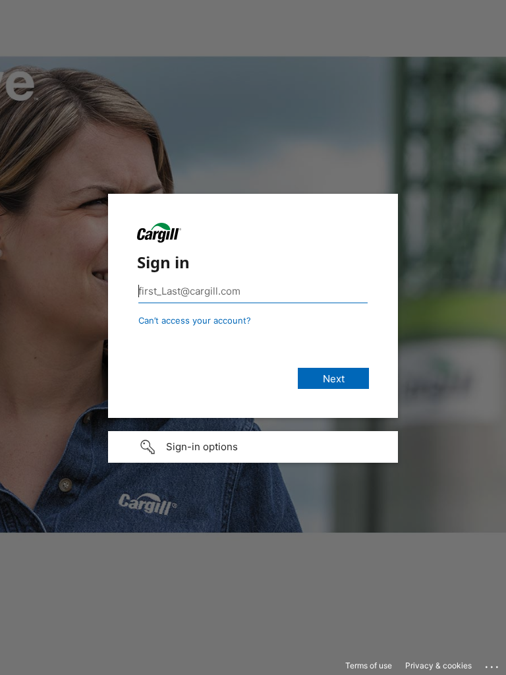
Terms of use (368, 665)
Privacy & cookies (438, 665)
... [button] (493, 663)
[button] (253, 447)
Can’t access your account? (194, 320)
